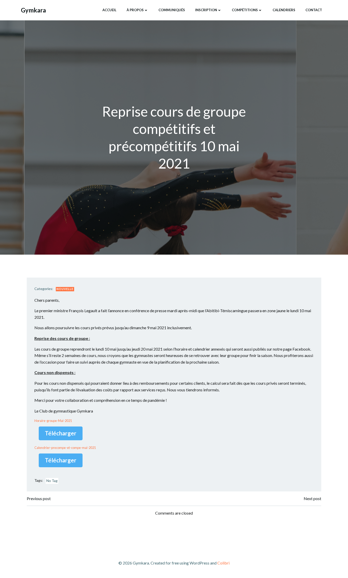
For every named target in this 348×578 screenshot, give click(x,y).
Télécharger (60, 433)
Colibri (223, 562)
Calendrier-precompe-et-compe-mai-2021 (65, 448)
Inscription (206, 10)
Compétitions (245, 10)
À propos (135, 10)
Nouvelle (65, 289)
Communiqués (171, 10)
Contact (313, 10)
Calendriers (284, 10)
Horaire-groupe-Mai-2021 (53, 421)
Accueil (109, 10)
